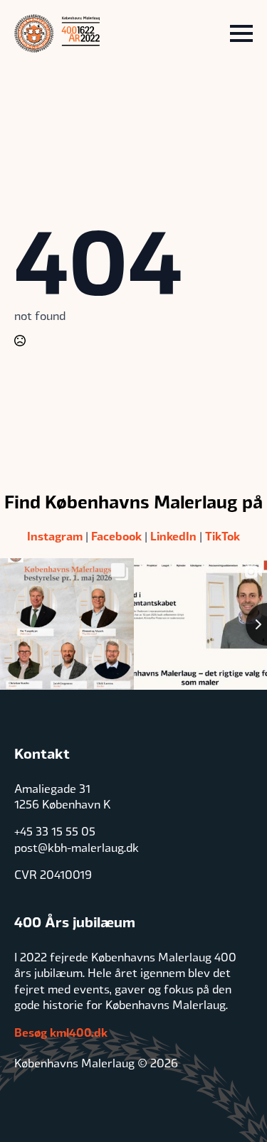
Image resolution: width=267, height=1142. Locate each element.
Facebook (116, 535)
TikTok (222, 535)
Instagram (55, 535)
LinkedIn (173, 535)
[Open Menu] (241, 33)
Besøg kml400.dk (61, 1031)
